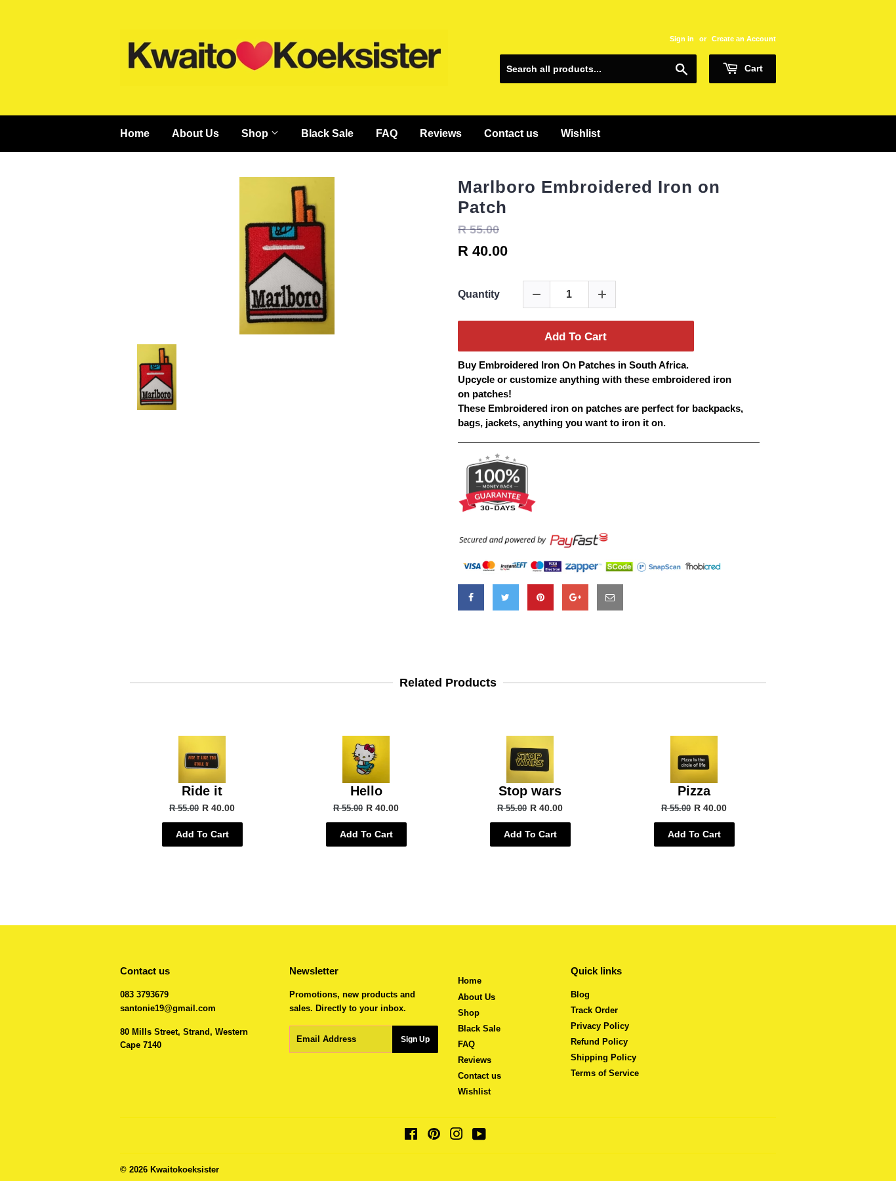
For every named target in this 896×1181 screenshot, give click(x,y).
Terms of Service (605, 1073)
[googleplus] (575, 597)
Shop (256, 133)
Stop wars (530, 791)
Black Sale (327, 133)
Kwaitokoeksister (184, 1169)
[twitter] (506, 597)
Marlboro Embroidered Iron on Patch (589, 197)
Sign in (682, 39)
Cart (752, 68)
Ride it (202, 791)
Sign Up (415, 1039)
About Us (195, 133)
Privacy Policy (600, 1026)
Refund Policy (599, 1042)
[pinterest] (540, 597)
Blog (580, 994)
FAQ (386, 133)
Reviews (441, 133)
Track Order (594, 1010)
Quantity (479, 294)
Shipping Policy (603, 1057)
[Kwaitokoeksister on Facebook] (411, 1136)
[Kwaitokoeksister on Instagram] (456, 1136)
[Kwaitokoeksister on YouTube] (479, 1136)
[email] (610, 597)
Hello (366, 791)
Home (135, 133)
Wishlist (580, 133)
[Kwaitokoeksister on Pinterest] (434, 1136)
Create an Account (744, 39)
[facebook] (471, 597)
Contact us (511, 133)
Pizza (694, 791)
